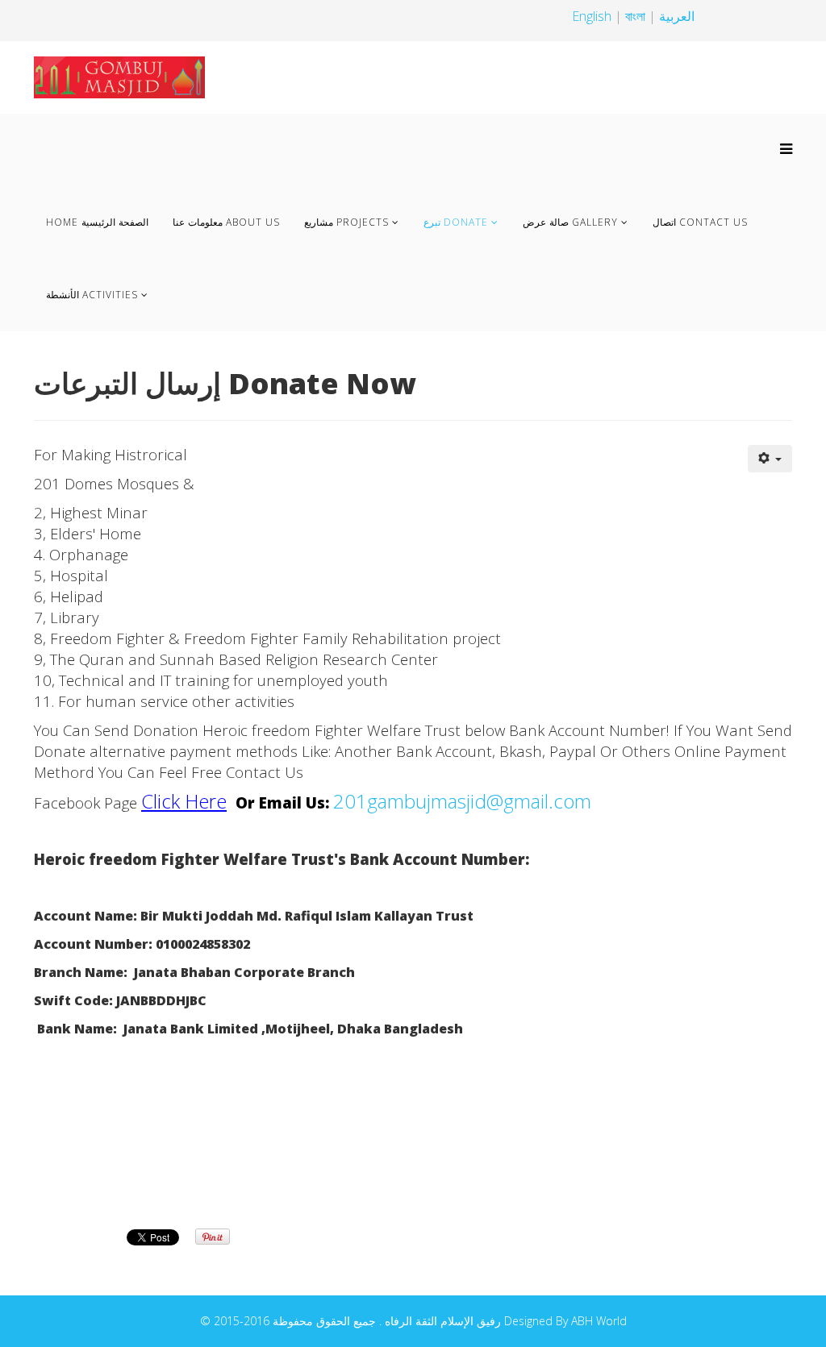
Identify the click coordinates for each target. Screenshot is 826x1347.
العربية (677, 16)
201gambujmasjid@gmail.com (462, 801)
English (591, 16)
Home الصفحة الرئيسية (97, 222)
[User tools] (770, 458)
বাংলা (637, 16)
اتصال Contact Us (700, 222)
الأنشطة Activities (92, 294)
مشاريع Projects (346, 222)
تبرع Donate (455, 222)
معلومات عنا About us (226, 222)
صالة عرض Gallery (570, 222)
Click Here (184, 801)
